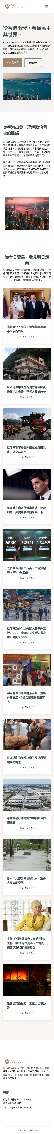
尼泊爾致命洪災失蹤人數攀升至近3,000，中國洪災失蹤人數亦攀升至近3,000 (26, 633)
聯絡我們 (33, 62)
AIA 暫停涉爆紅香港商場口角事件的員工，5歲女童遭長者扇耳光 (26, 697)
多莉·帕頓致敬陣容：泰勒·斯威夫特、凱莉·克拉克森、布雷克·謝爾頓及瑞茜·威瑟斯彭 (26, 943)
